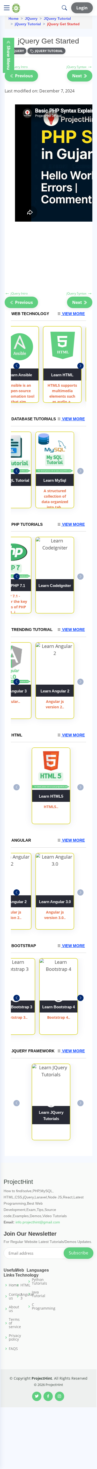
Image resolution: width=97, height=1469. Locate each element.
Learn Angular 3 (66, 375)
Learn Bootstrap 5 (58, 1007)
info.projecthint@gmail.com (38, 1222)
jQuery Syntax (79, 67)
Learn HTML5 (51, 796)
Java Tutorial (38, 1294)
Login (82, 8)
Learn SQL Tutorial (51, 480)
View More (73, 313)
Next (77, 76)
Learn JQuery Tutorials (51, 1115)
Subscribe (78, 1253)
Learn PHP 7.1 (51, 585)
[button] (80, 366)
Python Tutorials (39, 1281)
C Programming (43, 1306)
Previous (23, 76)
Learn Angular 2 (51, 901)
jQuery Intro (16, 67)
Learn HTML (23, 375)
